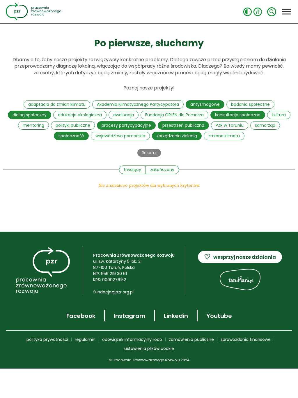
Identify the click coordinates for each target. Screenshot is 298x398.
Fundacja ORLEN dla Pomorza (174, 115)
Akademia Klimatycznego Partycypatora (138, 104)
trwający (132, 169)
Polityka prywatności (47, 339)
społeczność (71, 136)
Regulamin (85, 339)
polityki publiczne (73, 125)
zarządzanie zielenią (177, 136)
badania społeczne (250, 104)
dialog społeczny (30, 115)
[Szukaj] (271, 11)
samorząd (265, 125)
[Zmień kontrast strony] (247, 12)
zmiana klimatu (224, 136)
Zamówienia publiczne (191, 339)
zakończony (162, 169)
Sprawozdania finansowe (246, 339)
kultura (279, 115)
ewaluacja (123, 115)
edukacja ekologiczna (80, 115)
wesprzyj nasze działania (240, 257)
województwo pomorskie (120, 136)
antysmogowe (205, 104)
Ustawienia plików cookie (149, 348)
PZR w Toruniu (230, 125)
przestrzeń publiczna (183, 125)
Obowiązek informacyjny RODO (132, 339)
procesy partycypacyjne (126, 125)
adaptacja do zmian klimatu (57, 104)
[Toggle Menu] (286, 11)
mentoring (33, 125)
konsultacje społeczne (237, 115)
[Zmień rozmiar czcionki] (258, 12)
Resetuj (149, 153)
